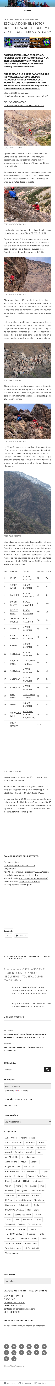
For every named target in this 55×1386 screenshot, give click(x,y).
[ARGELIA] (13, 1346)
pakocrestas (31, 20)
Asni (39, 1152)
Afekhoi (42, 1142)
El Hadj (26, 1181)
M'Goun (8, 1200)
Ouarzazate (10, 1205)
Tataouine (9, 1229)
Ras (29, 1210)
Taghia (38, 1219)
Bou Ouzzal (29, 1167)
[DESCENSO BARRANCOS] (13, 1358)
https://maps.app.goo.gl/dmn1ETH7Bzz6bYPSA (25, 233)
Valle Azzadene (12, 1253)
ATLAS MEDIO (11, 1157)
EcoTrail (16, 1181)
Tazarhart (22, 1229)
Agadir (30, 1147)
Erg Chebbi (38, 1181)
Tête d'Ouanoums (13, 1248)
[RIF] (44, 1352)
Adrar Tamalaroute (13, 1142)
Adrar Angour (11, 1138)
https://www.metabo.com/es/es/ (33, 878)
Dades (31, 1176)
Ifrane (18, 1186)
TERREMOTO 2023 (13, 1234)
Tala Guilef (10, 1224)
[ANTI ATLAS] (21, 1352)
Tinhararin (24, 1239)
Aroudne (30, 1152)
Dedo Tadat (42, 1176)
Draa (7, 1181)
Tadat (17, 1219)
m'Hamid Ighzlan (23, 1200)
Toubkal (43, 1239)
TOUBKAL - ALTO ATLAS (39, 956)
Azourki (24, 1162)
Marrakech (39, 1200)
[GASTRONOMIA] (44, 1346)
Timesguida (10, 1239)
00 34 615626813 (12, 1312)
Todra (34, 1239)
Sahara (8, 1215)
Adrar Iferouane (28, 1138)
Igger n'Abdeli (31, 1186)
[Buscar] (47, 1069)
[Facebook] (6, 1346)
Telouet (33, 1229)
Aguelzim (40, 1147)
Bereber (34, 1162)
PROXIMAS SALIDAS (14, 1210)
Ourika (36, 1205)
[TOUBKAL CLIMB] (6, 1358)
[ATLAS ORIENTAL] (36, 1352)
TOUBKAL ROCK (14, 959)
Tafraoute (27, 1219)
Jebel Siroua (23, 1195)
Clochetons (19, 1176)
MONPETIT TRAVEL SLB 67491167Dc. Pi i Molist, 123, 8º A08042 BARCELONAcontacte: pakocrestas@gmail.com (19, 1302)
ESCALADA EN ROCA (16, 956)
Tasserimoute (34, 1224)
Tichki (41, 1234)
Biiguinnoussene (12, 1167)
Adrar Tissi (30, 1142)
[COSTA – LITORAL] (6, 1352)
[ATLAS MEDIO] (13, 1352)
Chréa (8, 1176)
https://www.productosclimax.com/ (19, 865)
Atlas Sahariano (28, 1157)
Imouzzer (9, 1190)
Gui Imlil (9, 1186)
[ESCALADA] (21, 1346)
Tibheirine (30, 1234)
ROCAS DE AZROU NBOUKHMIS (29, 714)
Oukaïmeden (24, 1205)
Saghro (37, 1210)
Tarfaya (21, 1224)
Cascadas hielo (12, 1171)
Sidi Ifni (38, 1215)
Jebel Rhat (10, 1195)
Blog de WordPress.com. (14, 1366)
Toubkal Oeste (30, 1243)
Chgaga (44, 1171)
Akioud (8, 1152)
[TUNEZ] (36, 1346)
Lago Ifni (36, 1195)
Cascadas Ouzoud (30, 1171)
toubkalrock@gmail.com (15, 790)
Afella (7, 1147)
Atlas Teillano (11, 1162)
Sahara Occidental (23, 1215)
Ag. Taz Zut (19, 1147)
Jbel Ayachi (22, 1190)
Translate (24, 1091)
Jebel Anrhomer (37, 1190)
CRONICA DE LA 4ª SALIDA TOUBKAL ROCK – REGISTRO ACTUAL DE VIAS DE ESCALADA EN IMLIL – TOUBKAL (30, 990)
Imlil (42, 1186)
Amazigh (19, 1152)
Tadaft (8, 1219)
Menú (28, 10)
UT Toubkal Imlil (32, 1248)
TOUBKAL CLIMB (13, 1243)
